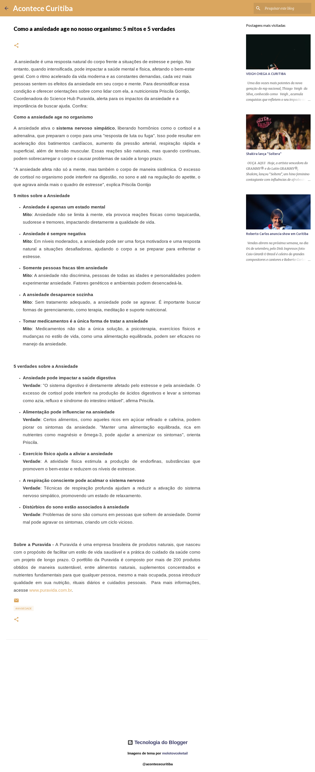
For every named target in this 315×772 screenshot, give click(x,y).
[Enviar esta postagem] (16, 602)
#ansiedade (23, 608)
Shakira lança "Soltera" (264, 154)
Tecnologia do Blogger (160, 742)
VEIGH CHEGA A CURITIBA (266, 74)
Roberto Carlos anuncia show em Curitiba (277, 234)
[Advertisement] (107, 693)
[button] (16, 46)
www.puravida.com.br (50, 590)
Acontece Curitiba (43, 8)
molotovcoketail (175, 753)
